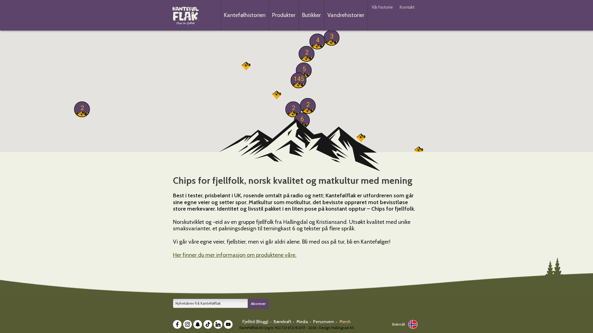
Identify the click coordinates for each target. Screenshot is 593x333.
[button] (298, 78)
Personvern (324, 321)
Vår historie (382, 7)
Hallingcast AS (342, 328)
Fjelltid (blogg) (255, 321)
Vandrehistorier (345, 15)
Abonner (258, 303)
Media (302, 321)
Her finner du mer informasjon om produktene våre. (234, 255)
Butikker (311, 15)
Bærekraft (283, 321)
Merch (345, 321)
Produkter (284, 15)
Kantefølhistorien (245, 15)
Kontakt (407, 7)
